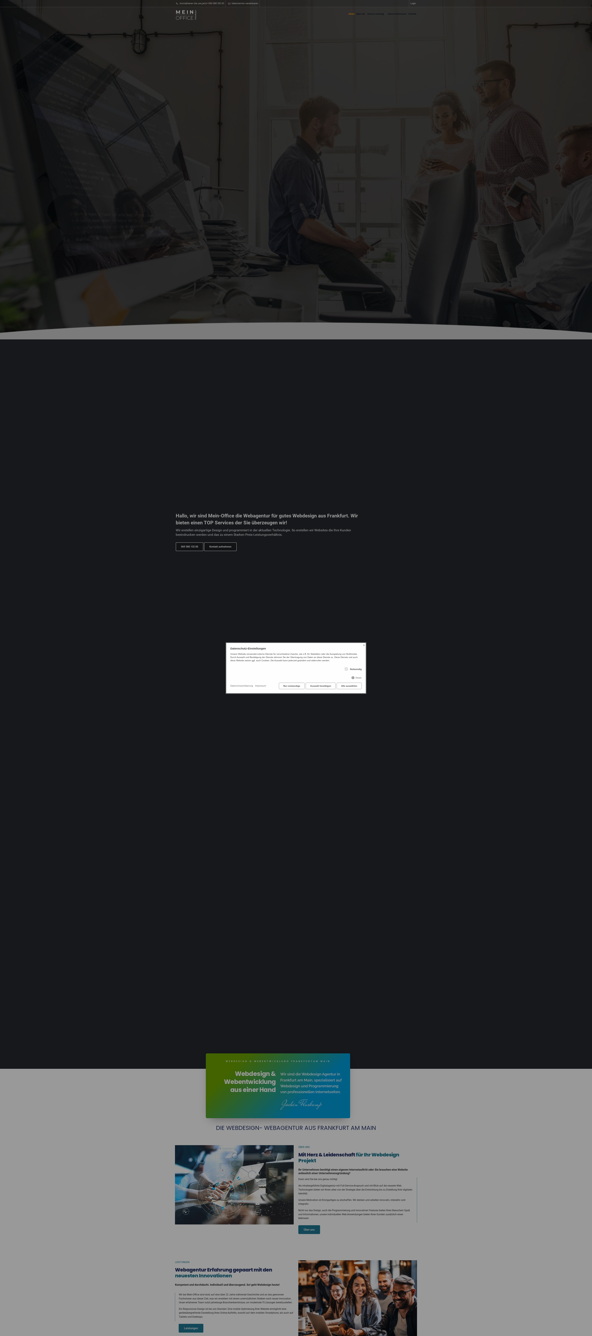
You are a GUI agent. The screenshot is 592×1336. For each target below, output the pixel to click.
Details (359, 678)
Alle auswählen (349, 686)
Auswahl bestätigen (320, 686)
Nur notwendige (291, 686)
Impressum (260, 686)
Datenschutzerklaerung (241, 686)
